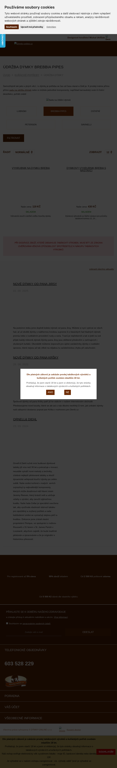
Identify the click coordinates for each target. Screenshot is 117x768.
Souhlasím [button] (11, 27)
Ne (67, 392)
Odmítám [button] (51, 27)
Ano (50, 392)
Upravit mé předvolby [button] (32, 27)
